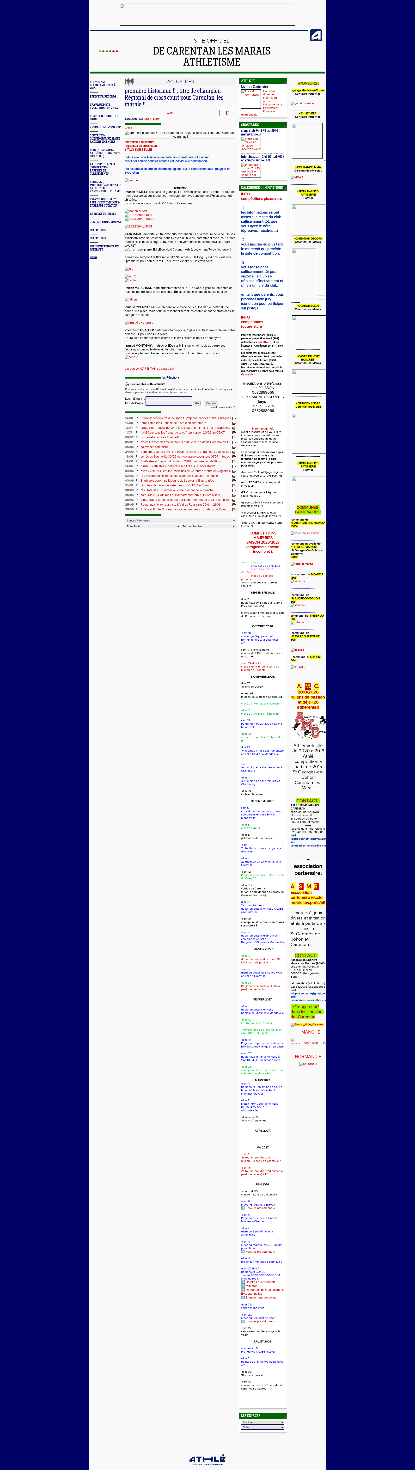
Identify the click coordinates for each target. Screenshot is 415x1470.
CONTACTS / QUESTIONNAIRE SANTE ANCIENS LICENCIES (105, 138)
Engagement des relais (261, 1297)
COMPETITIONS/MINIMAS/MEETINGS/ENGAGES (120, 222)
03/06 (129, 476)
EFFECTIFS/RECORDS (103, 96)
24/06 (129, 452)
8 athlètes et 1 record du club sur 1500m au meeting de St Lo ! (181, 461)
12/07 (129, 428)
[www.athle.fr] (316, 40)
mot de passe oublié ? (223, 407)
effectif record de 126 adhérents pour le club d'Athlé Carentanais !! (185, 442)
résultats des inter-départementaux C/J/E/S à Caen (175, 485)
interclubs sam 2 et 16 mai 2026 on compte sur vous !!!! (262, 158)
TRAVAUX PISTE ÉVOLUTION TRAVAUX (104, 106)
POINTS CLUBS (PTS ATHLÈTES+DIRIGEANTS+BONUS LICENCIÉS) (110, 153)
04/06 (129, 471)
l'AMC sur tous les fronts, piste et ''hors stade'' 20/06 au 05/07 (183, 433)
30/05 (129, 490)
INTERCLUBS (98, 230)
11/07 (128, 433)
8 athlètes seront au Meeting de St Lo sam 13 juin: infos (177, 481)
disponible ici (248, 374)
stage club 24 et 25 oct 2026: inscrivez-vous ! (260, 132)
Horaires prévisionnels (260, 1208)
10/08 (129, 423)
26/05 (129, 495)
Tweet (169, 113)
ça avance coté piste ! (155, 447)
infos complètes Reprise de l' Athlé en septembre (173, 423)
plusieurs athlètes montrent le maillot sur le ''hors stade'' (178, 466)
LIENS (93, 257)
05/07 (129, 442)
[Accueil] (108, 51)
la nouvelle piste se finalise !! (160, 437)
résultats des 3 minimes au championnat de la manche (177, 490)
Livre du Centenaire (254, 87)
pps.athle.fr (264, 342)
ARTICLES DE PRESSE (103, 213)
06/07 (129, 437)
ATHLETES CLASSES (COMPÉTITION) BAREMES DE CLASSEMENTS (102, 169)
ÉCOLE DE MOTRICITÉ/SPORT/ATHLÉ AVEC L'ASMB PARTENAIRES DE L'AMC (106, 186)
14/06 (129, 461)
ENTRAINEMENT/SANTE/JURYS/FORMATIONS (119, 127)
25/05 (129, 505)
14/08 (129, 418)
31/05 (129, 485)
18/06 (129, 457)
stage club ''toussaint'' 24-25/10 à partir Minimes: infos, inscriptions (185, 428)
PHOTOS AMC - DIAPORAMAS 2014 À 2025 (103, 85)
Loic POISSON (151, 119)
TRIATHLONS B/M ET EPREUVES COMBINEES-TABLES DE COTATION (105, 202)
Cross (128, 127)
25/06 (129, 447)
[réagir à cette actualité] (234, 418)
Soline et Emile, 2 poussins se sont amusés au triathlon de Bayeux (185, 509)
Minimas (251, 1286)
